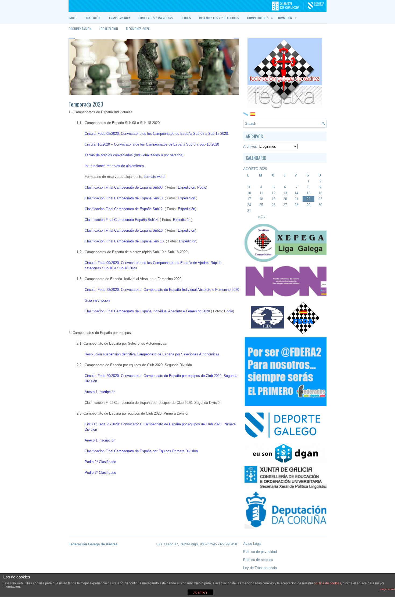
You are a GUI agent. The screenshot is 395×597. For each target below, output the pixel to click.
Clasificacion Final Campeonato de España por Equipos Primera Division (141, 451)
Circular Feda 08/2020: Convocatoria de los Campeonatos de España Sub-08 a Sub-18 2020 (156, 134)
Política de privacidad (260, 552)
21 (296, 199)
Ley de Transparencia (260, 568)
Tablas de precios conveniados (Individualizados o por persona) (134, 155)
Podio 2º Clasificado (100, 462)
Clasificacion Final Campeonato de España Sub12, (124, 209)
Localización (108, 28)
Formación (286, 17)
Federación (92, 18)
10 (249, 193)
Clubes (186, 18)
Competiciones (260, 17)
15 (308, 193)
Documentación (80, 28)
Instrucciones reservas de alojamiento (114, 166)
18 (261, 199)
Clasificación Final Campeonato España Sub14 (121, 220)
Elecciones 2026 (138, 28)
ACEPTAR (200, 592)
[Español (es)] (252, 114)
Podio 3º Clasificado (100, 473)
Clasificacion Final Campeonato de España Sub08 (124, 187)
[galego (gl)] (245, 114)
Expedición (186, 187)
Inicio (73, 18)
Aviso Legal (252, 544)
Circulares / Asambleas (155, 18)
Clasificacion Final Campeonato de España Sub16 (124, 230)
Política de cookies (258, 560)
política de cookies (327, 583)
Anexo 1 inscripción (100, 392)
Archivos (250, 146)
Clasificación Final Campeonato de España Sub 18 (124, 241)
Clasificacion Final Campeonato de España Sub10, (124, 198)
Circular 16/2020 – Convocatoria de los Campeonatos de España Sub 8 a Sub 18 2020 (152, 144)
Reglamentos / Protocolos (219, 18)
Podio (201, 187)
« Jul (261, 217)
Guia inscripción (97, 300)
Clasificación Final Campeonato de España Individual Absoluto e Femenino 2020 (147, 311)
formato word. (155, 177)
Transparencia (119, 18)
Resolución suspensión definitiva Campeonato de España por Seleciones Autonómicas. (153, 354)
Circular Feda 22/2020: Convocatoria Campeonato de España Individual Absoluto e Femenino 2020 (162, 290)
